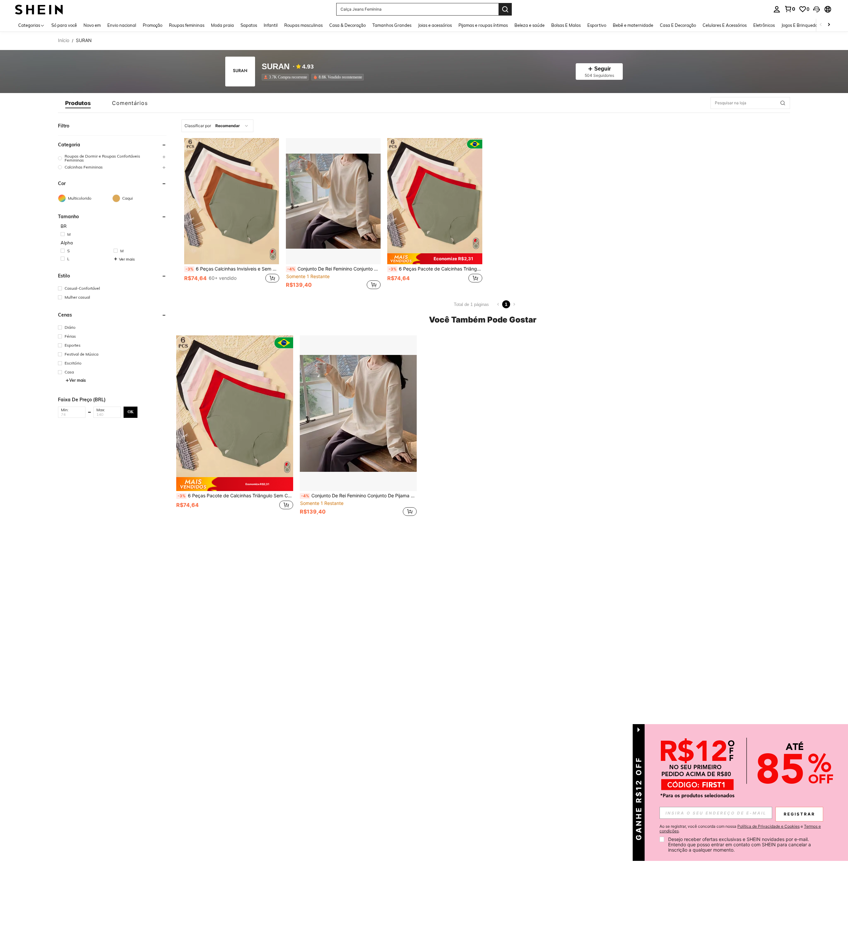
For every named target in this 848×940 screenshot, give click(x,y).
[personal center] (777, 9)
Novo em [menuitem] (92, 25)
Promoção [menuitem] (152, 25)
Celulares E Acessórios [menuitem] (725, 25)
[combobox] (217, 126)
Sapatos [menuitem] (248, 25)
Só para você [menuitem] (64, 25)
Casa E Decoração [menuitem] (678, 25)
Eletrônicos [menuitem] (764, 25)
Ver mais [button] (127, 259)
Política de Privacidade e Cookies (768, 826)
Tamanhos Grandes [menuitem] (391, 25)
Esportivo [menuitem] (596, 25)
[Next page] (514, 304)
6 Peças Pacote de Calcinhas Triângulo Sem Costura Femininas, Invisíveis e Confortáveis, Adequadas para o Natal (435, 269)
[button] (817, 9)
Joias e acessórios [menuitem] (435, 25)
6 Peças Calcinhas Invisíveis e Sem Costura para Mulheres (232, 269)
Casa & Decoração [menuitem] (347, 25)
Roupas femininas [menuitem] (186, 25)
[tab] (78, 103)
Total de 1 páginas (471, 304)
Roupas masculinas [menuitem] (303, 25)
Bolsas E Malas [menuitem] (566, 25)
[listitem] (286, 77)
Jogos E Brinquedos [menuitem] (800, 25)
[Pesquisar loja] (783, 103)
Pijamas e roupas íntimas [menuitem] (483, 25)
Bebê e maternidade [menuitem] (633, 25)
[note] (434, 259)
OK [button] (130, 412)
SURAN (276, 67)
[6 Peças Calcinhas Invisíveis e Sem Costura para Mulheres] (231, 201)
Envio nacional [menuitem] (121, 25)
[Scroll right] (828, 25)
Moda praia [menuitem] (222, 25)
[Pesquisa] (505, 9)
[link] (789, 9)
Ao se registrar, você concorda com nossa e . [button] (740, 828)
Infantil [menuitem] (271, 25)
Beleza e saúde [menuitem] (529, 25)
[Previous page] (498, 304)
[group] (112, 158)
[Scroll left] (821, 25)
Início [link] (63, 40)
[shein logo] (39, 9)
